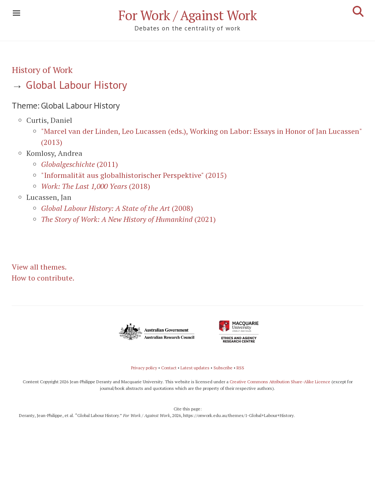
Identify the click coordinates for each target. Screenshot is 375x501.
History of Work (42, 70)
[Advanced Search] (358, 11)
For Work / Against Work (187, 15)
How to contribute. (43, 278)
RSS (240, 367)
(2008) (117, 208)
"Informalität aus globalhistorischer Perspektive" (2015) (134, 175)
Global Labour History (76, 84)
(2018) (95, 186)
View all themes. (39, 267)
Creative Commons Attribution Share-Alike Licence (280, 381)
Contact (169, 367)
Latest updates (195, 367)
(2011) (79, 164)
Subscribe (223, 367)
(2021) (128, 219)
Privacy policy (144, 367)
